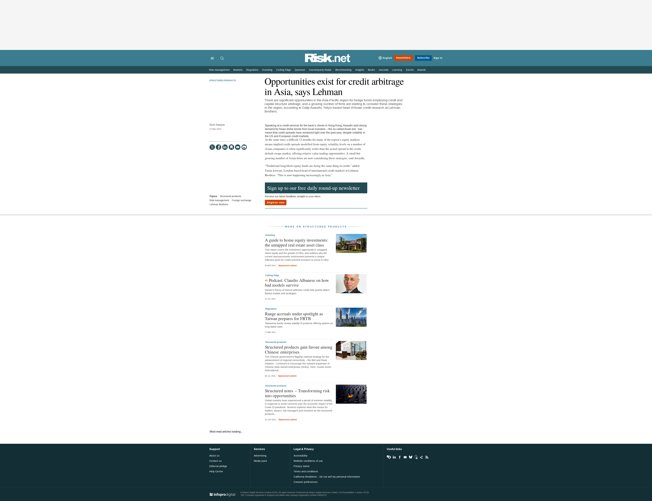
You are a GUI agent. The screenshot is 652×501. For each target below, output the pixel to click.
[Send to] (237, 147)
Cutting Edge (283, 69)
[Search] (222, 58)
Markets (237, 69)
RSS (427, 457)
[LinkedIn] (225, 147)
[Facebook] (218, 147)
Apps (416, 457)
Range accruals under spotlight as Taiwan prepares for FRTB (294, 316)
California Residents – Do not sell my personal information (327, 476)
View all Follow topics (389, 457)
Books (371, 69)
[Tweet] (212, 147)
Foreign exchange (241, 200)
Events (410, 69)
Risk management (219, 69)
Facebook (400, 457)
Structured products (222, 80)
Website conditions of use (308, 461)
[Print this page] (244, 147)
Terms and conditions (306, 471)
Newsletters (403, 58)
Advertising (260, 455)
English (387, 58)
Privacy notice (302, 466)
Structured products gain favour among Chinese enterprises (298, 349)
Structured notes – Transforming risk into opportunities (297, 393)
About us (214, 455)
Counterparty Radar (320, 69)
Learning (397, 69)
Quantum (300, 69)
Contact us (215, 461)
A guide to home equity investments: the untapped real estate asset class (296, 242)
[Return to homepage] (328, 61)
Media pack (260, 461)
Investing (267, 69)
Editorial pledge (218, 466)
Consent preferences (306, 482)
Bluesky (411, 457)
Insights (359, 69)
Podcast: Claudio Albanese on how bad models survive (297, 282)
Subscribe (423, 58)
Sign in (438, 58)
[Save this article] (231, 147)
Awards (421, 69)
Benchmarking (343, 69)
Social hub (421, 457)
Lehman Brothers (219, 204)
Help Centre (216, 471)
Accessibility (300, 455)
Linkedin (394, 457)
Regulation (252, 69)
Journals (383, 69)
